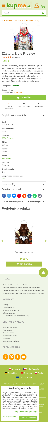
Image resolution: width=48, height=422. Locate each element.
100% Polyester (8, 138)
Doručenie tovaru (8, 333)
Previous (2, 241)
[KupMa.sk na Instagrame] (5, 359)
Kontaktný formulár (9, 307)
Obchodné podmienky (10, 327)
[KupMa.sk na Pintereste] (11, 359)
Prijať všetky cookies (28, 418)
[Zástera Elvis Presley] (24, 37)
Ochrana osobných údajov (11, 341)
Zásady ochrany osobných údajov (25, 411)
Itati (3, 179)
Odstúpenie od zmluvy (10, 335)
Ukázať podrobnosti (9, 416)
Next (46, 241)
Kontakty (5, 305)
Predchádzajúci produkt (13, 202)
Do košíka (25, 97)
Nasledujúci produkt (36, 202)
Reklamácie (6, 338)
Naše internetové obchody (11, 310)
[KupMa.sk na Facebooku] (18, 359)
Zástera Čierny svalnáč (24, 252)
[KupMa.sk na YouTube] (24, 359)
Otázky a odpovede (9, 313)
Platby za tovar (7, 330)
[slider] (6, 57)
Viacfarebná (6, 158)
